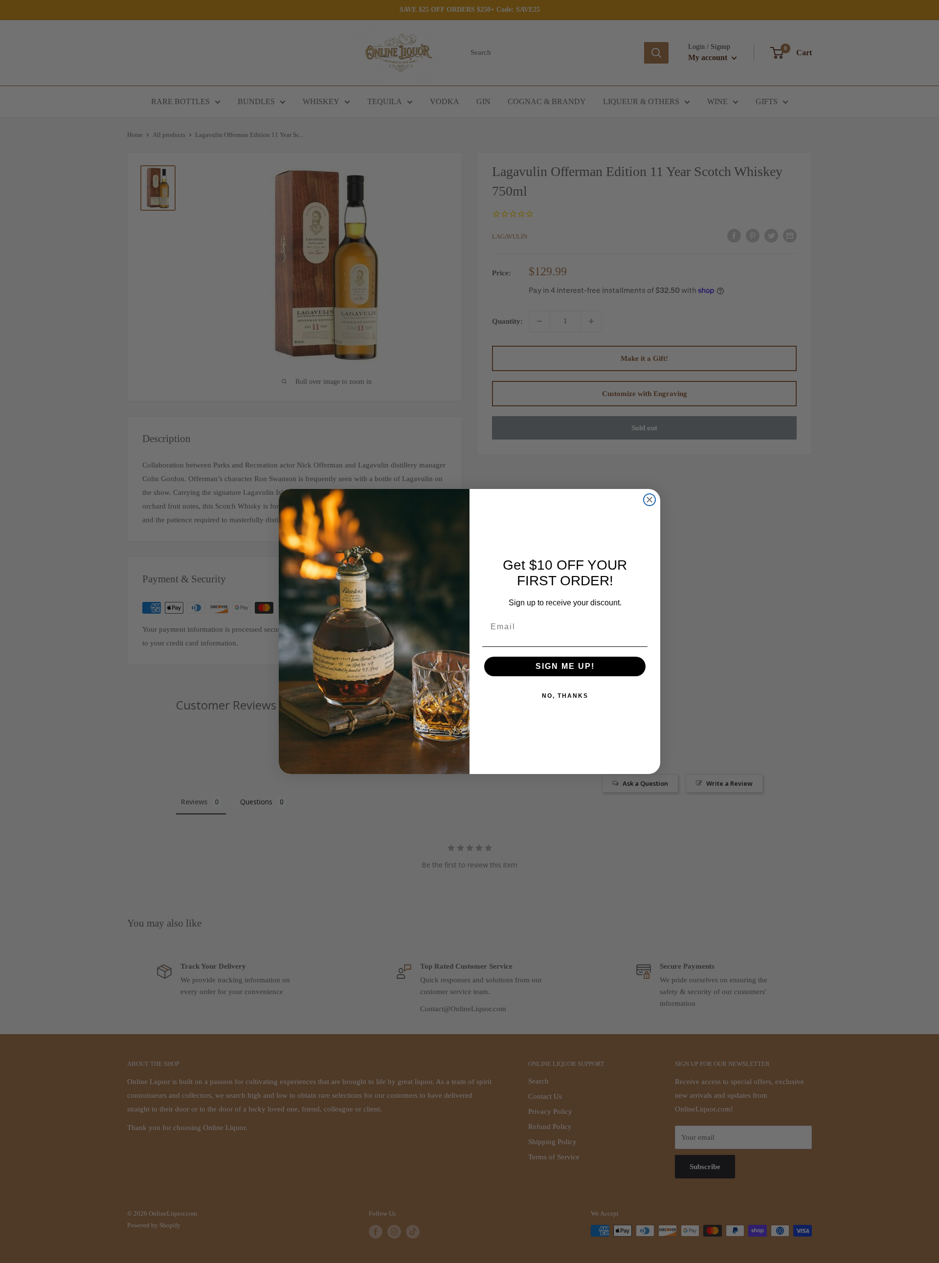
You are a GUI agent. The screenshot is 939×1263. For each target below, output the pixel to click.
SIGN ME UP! (565, 666)
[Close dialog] (649, 500)
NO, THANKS (565, 695)
